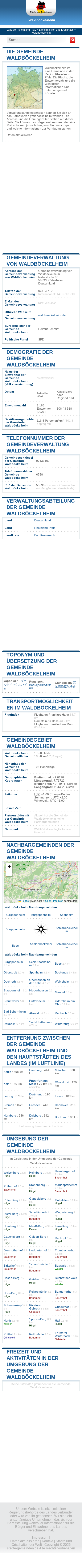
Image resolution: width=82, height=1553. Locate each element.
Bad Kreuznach (44, 535)
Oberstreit (10, 972)
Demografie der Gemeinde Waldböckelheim (31, 358)
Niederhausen (38, 990)
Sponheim (66, 914)
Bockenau (61, 972)
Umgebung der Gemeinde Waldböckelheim (31, 1145)
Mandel (60, 992)
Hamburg (35, 1070)
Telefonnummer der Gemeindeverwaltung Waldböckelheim (38, 444)
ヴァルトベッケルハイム (15, 684)
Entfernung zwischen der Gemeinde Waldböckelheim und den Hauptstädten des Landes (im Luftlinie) (39, 1050)
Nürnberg (10, 1115)
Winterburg (62, 1023)
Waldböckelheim (41, 20)
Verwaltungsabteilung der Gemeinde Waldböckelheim (41, 507)
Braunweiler (11, 1001)
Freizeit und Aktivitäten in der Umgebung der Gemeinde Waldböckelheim (32, 1364)
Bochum (60, 1117)
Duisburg (35, 1115)
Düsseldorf (62, 1082)
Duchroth (10, 981)
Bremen (9, 1105)
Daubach (10, 1023)
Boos (15, 945)
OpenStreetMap (54, 900)
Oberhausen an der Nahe (39, 981)
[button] (9, 866)
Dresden (35, 1105)
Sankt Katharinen (40, 1022)
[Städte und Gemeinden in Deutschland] (41, 8)
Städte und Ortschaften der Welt (42, 1542)
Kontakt (47, 1541)
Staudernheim (13, 990)
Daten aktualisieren (19, 135)
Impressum (40, 1537)
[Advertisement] (41, 197)
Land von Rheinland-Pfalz (21, 29)
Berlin (7, 1071)
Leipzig (8, 1096)
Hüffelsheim (37, 1001)
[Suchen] (72, 40)
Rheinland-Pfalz (44, 527)
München (61, 1070)
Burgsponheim (15, 914)
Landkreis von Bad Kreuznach (56, 29)
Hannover (61, 1105)
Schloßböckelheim (67, 929)
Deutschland (42, 520)
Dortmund (35, 1094)
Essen (59, 1096)
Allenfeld (35, 1013)
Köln (6, 1083)
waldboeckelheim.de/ (52, 315)
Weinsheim (62, 981)
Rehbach (61, 1013)
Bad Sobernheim (15, 1011)
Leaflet (25, 900)
